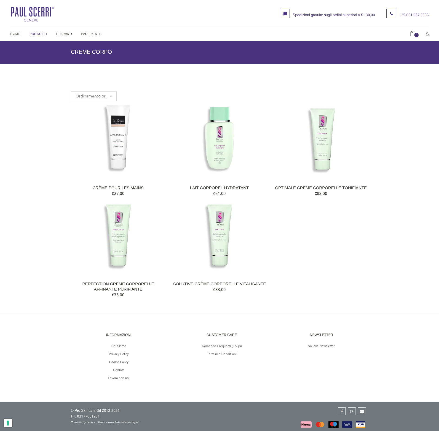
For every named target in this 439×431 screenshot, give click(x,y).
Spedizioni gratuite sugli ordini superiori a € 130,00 (334, 15)
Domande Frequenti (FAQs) (222, 346)
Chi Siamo (118, 346)
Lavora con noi (118, 378)
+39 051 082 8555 (414, 15)
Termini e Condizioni (221, 354)
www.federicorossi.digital (123, 422)
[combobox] (94, 96)
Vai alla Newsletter (321, 346)
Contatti (118, 370)
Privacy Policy (119, 354)
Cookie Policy (118, 362)
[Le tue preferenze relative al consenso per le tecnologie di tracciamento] (8, 423)
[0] (412, 34)
